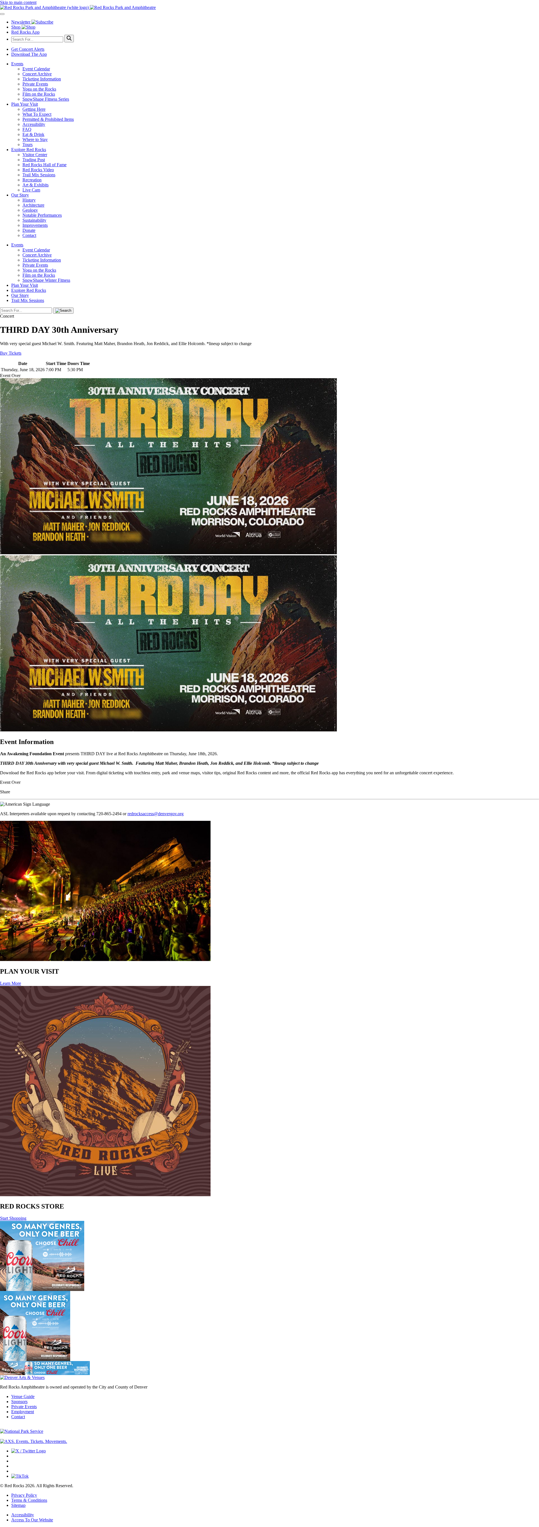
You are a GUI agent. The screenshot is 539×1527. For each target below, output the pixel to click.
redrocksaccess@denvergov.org (155, 813)
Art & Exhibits (35, 184)
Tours (27, 144)
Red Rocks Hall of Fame (44, 164)
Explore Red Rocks (28, 149)
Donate (28, 230)
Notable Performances (42, 215)
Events (17, 63)
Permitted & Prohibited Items (48, 119)
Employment (22, 1411)
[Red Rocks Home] (269, 7)
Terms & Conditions (29, 1500)
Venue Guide (23, 1396)
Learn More (10, 983)
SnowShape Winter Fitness (46, 280)
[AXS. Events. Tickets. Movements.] (33, 1441)
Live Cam (31, 190)
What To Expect (36, 114)
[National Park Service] (21, 1431)
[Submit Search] (69, 38)
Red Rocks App (25, 32)
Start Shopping (13, 1218)
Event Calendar (36, 68)
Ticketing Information (41, 79)
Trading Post (33, 159)
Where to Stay (35, 139)
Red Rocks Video (38, 169)
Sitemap (18, 1505)
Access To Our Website (32, 1519)
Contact (29, 235)
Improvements (35, 225)
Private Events (35, 84)
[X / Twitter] (28, 1451)
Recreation (32, 179)
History (29, 200)
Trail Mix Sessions (38, 174)
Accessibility (33, 124)
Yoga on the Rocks (39, 89)
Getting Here (33, 109)
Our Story (20, 195)
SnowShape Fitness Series (45, 99)
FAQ (26, 129)
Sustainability (34, 220)
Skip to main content (18, 2)
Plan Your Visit (24, 104)
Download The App (29, 54)
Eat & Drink (33, 134)
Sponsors (19, 1401)
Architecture (33, 205)
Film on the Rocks (38, 94)
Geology (30, 210)
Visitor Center (34, 154)
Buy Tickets (10, 353)
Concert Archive (37, 73)
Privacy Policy (24, 1495)
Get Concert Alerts (27, 49)
